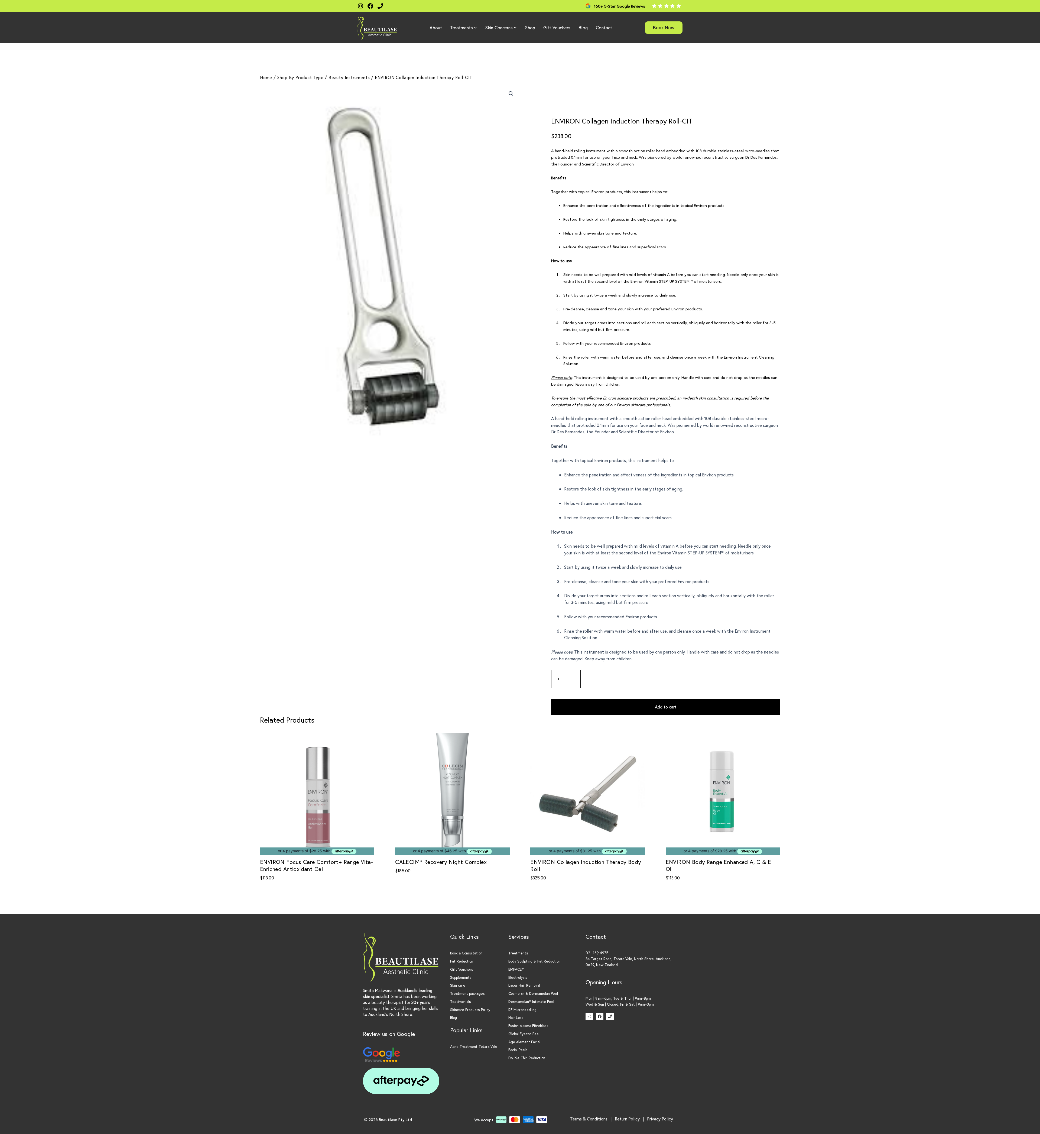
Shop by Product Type (300, 77)
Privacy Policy (660, 1119)
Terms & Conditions (588, 1119)
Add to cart (666, 707)
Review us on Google (389, 1034)
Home (266, 77)
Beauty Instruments (349, 77)
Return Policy (627, 1119)
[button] (511, 94)
